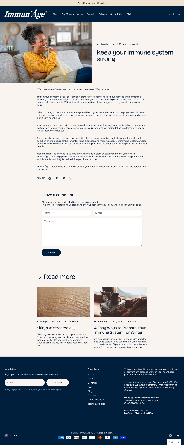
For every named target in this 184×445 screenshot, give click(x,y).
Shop (55, 14)
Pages (91, 378)
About (80, 14)
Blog (90, 391)
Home (91, 374)
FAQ (129, 14)
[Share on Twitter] (57, 178)
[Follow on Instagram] (170, 435)
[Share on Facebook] (50, 178)
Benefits (91, 14)
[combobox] (174, 442)
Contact (92, 395)
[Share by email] (70, 178)
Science (103, 14)
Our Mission (68, 14)
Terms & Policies (96, 403)
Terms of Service (127, 204)
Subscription (116, 14)
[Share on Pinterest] (63, 178)
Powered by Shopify (104, 432)
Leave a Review (96, 399)
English (172, 442)
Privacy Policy (105, 204)
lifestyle (104, 44)
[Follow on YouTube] (178, 435)
